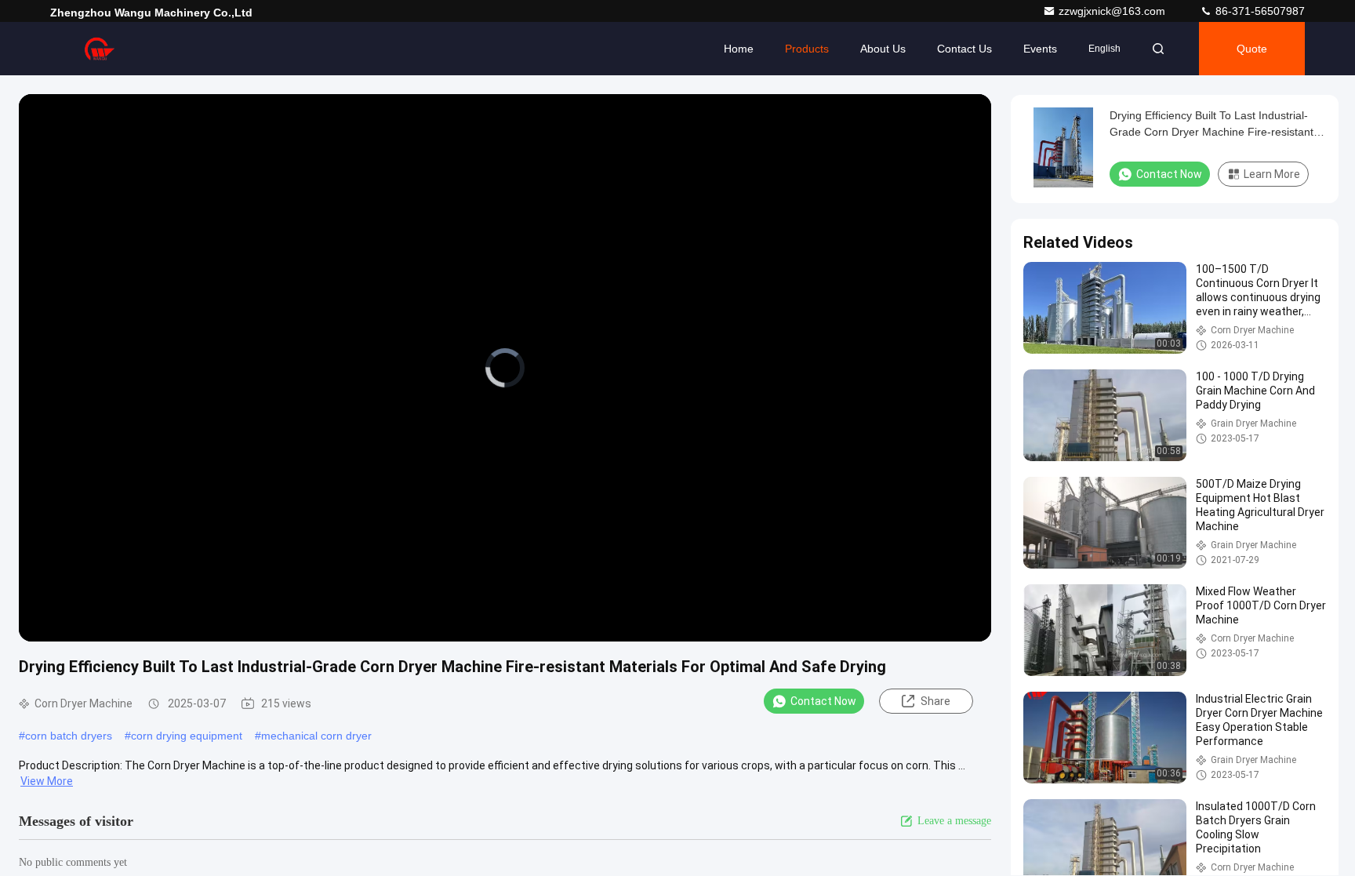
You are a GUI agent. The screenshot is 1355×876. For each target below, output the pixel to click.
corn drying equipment (186, 735)
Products (807, 48)
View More (46, 781)
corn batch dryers (68, 735)
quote (1252, 48)
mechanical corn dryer (316, 735)
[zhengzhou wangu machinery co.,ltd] (99, 48)
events (1040, 48)
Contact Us (964, 48)
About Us (883, 48)
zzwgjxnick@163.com (1113, 11)
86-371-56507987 (1258, 11)
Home (739, 48)
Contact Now (823, 701)
